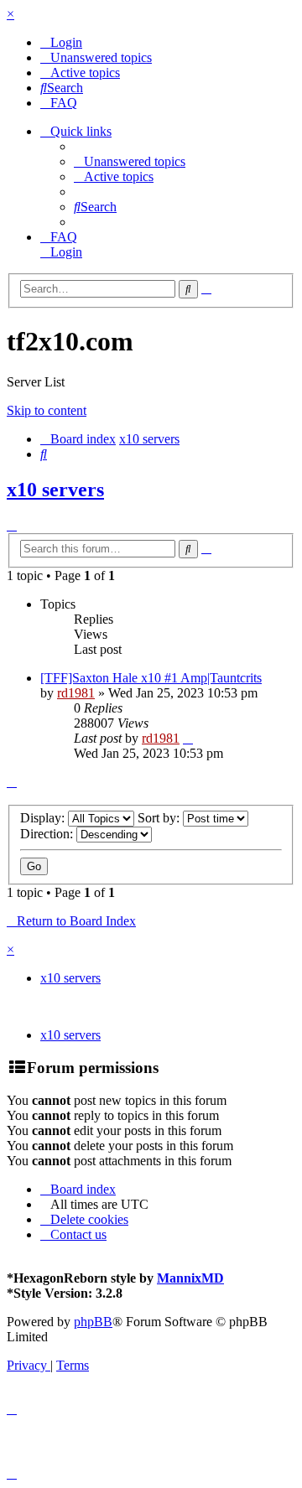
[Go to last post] (188, 738)
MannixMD (190, 1278)
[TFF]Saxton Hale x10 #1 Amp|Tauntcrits (151, 678)
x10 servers (55, 489)
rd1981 (76, 693)
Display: (44, 818)
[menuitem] (61, 42)
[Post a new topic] (12, 525)
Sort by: (160, 818)
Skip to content (46, 410)
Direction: (48, 834)
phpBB (93, 1321)
